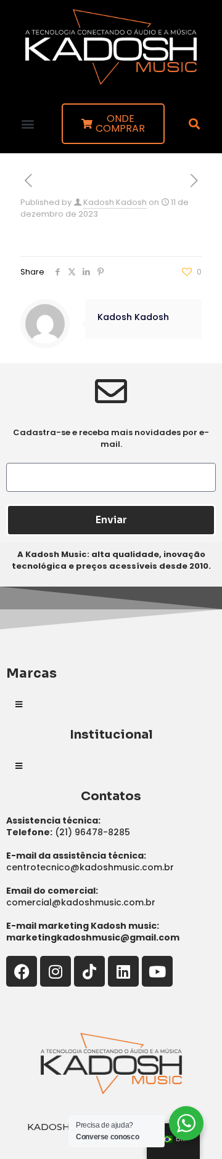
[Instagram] (55, 971)
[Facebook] (21, 971)
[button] (28, 123)
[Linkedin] (123, 971)
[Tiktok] (89, 971)
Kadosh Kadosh (115, 202)
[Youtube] (157, 971)
